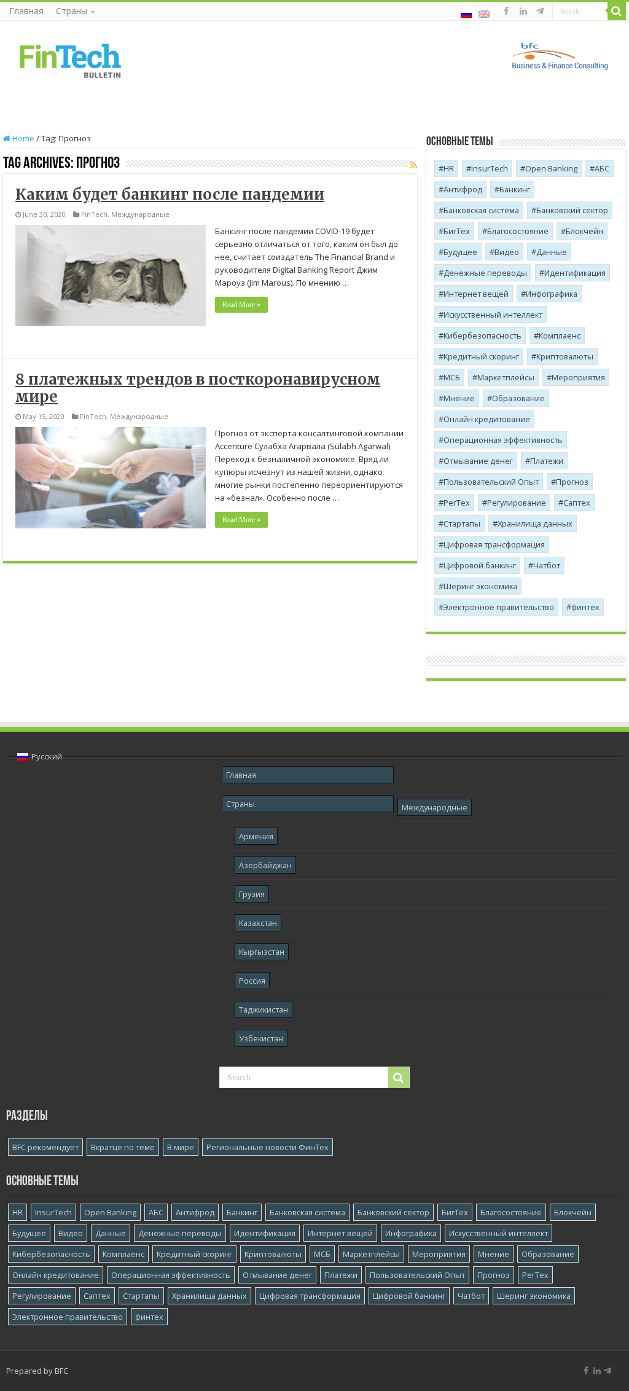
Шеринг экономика (480, 586)
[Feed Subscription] (413, 165)
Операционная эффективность (503, 439)
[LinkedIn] (523, 11)
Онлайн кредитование (486, 419)
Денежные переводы (485, 272)
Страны (71, 11)
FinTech (94, 214)
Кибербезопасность (482, 335)
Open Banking (551, 168)
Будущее (460, 251)
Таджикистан (263, 1009)
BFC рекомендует (45, 1147)
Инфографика (551, 293)
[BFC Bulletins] (70, 59)
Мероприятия (578, 377)
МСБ (451, 377)
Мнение (459, 398)
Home (22, 138)
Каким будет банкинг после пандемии (169, 194)
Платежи (546, 460)
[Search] (617, 11)
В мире (180, 1147)
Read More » (241, 304)
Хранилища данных (535, 523)
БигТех (456, 231)
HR (448, 168)
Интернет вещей (476, 293)
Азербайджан (265, 865)
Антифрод (462, 189)
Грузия (252, 893)
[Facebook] (506, 11)
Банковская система (481, 210)
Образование (518, 398)
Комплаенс (559, 335)
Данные (551, 251)
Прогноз (572, 481)
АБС (602, 168)
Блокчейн (584, 231)
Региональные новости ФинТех (267, 1147)
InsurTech (489, 168)
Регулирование (516, 502)
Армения (256, 836)
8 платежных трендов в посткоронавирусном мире (197, 388)
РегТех (456, 502)
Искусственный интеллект (492, 314)
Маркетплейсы (505, 377)
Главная (26, 11)
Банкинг (514, 189)
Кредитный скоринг (481, 356)
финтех (585, 607)
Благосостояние (518, 231)
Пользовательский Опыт (491, 481)
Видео (506, 251)
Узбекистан (261, 1038)
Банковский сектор (572, 210)
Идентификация (575, 272)
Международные (140, 214)
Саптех (576, 502)
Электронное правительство (498, 607)
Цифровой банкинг (479, 565)
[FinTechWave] (542, 11)
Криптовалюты (564, 356)
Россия (252, 980)
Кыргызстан (261, 951)
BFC (61, 1370)
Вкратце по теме (123, 1147)
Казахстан (258, 922)
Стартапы (461, 523)
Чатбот (546, 565)
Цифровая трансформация (494, 544)
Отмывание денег (478, 460)
